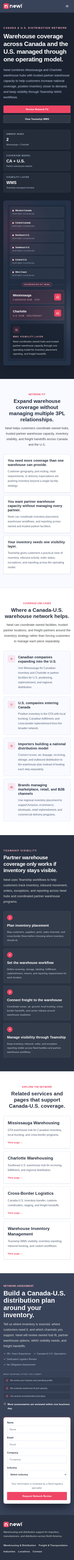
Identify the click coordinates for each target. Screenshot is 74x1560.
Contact (37, 1551)
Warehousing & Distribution (19, 1545)
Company (12, 1452)
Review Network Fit (37, 109)
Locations (24, 1551)
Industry (12, 1467)
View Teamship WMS (37, 119)
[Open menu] (67, 6)
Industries (9, 1551)
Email (10, 1437)
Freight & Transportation (53, 1545)
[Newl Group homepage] (13, 6)
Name (10, 1422)
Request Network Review (37, 1496)
